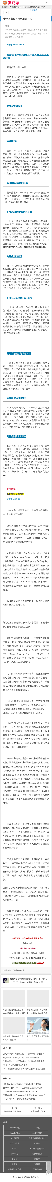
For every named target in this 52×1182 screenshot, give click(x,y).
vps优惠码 (14, 1138)
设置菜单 (33, 10)
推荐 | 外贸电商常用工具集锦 (15, 1065)
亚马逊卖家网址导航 (37, 1138)
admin (25, 982)
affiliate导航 (15, 1128)
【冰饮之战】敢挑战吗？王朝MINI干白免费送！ (23, 1084)
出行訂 (14, 1148)
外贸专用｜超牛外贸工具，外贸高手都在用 (21, 1057)
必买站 (14, 1159)
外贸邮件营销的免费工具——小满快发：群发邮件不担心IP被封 (14, 1013)
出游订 (37, 1143)
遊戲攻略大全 (19, 970)
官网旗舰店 (37, 1154)
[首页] (48, 1163)
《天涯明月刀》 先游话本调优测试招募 (19, 1099)
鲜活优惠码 (37, 1169)
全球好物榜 (14, 1143)
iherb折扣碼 (37, 1133)
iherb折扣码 (15, 1133)
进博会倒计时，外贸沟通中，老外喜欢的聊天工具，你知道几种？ (38, 1013)
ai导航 (37, 1128)
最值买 (14, 1164)
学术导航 (14, 1154)
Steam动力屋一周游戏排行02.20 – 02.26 (20, 1091)
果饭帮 (37, 1164)
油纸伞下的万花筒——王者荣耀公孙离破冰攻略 (23, 1088)
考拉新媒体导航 (14, 1169)
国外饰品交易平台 (37, 1148)
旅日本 (37, 1159)
